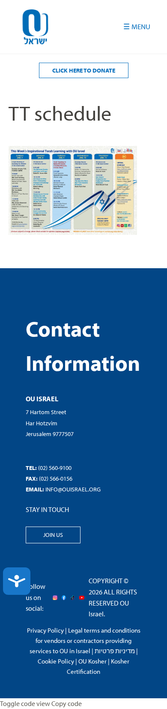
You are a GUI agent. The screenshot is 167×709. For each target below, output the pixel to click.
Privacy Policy (45, 630)
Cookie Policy (56, 661)
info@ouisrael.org (73, 489)
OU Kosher (92, 661)
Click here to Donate (83, 70)
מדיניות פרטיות (115, 651)
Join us (53, 535)
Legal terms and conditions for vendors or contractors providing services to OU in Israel (85, 640)
